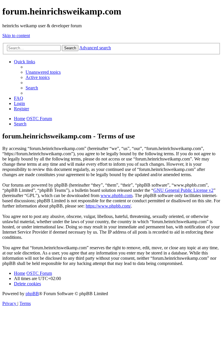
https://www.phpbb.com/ (108, 205)
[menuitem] (43, 72)
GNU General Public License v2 (183, 190)
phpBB (32, 293)
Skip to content (16, 35)
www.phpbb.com (116, 195)
